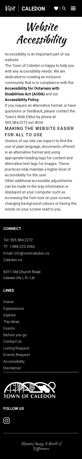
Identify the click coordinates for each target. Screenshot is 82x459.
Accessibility (14, 361)
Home (8, 302)
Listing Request (16, 348)
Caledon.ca (12, 260)
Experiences (13, 308)
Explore (9, 315)
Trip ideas (11, 321)
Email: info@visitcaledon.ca (26, 253)
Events (9, 328)
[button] (73, 8)
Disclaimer (12, 368)
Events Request (16, 354)
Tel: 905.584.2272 (18, 240)
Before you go (15, 335)
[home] (24, 8)
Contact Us (12, 341)
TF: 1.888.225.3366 (19, 246)
